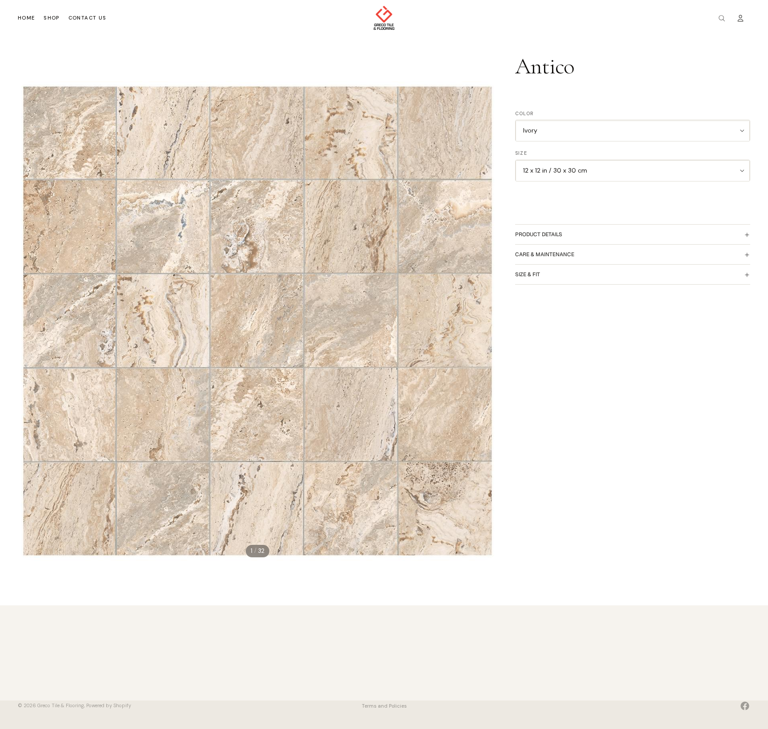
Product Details (538, 234)
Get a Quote (401, 671)
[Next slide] (487, 321)
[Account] (740, 18)
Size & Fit (527, 274)
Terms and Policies (384, 706)
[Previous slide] (27, 321)
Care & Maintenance (544, 254)
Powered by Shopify (108, 705)
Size (521, 153)
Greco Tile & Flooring (60, 705)
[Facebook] (745, 706)
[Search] (722, 18)
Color (524, 113)
